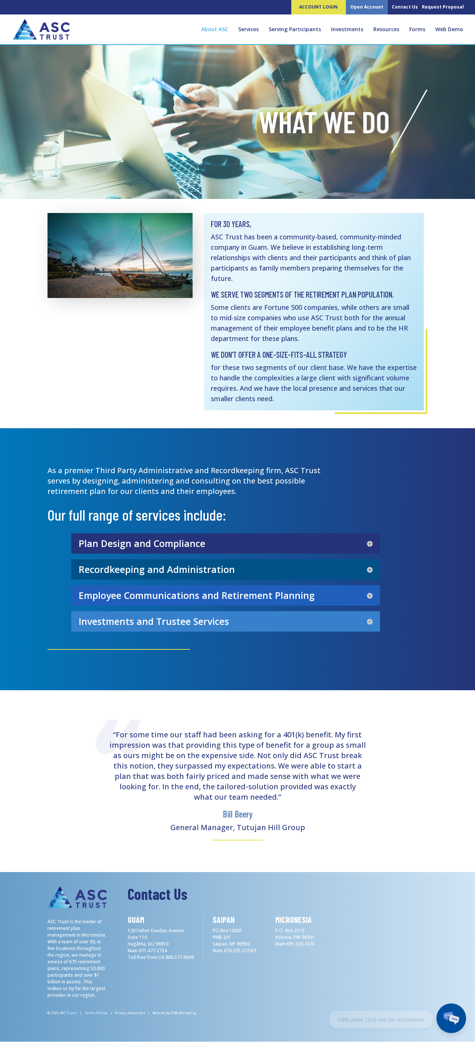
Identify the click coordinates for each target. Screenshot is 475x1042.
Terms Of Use (96, 1013)
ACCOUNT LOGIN (318, 7)
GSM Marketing (184, 1013)
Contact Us (405, 7)
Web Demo (449, 30)
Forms (417, 30)
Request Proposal (443, 7)
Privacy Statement (130, 1013)
